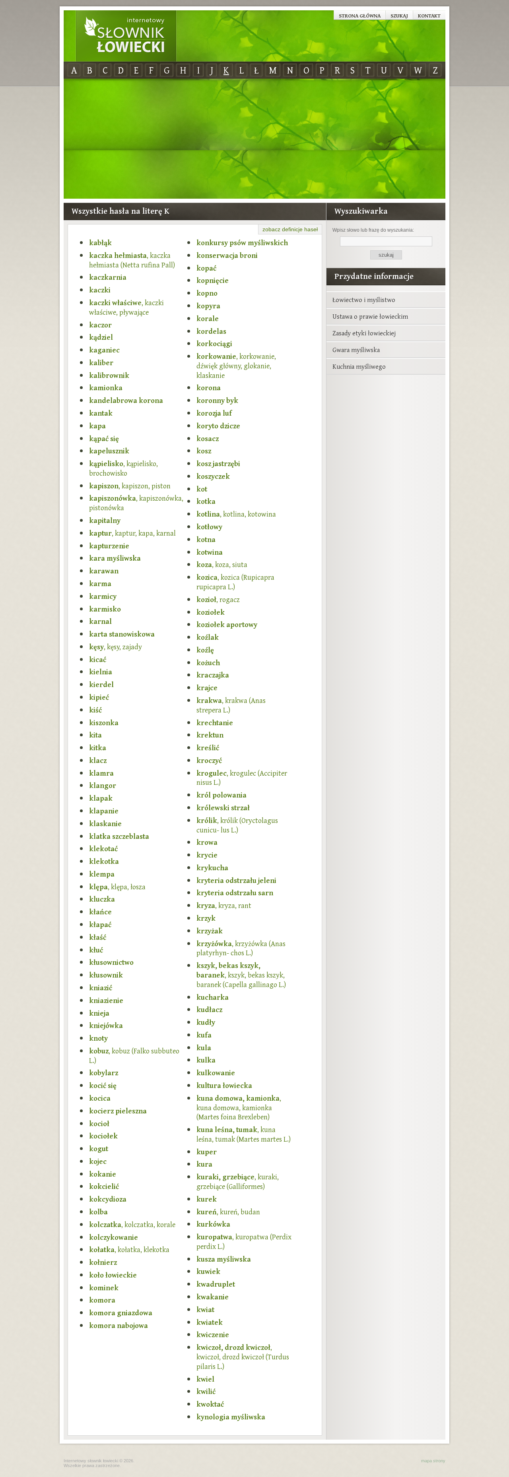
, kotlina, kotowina (236, 514)
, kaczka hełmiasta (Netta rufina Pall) (132, 260)
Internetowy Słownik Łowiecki (126, 36)
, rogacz (218, 599)
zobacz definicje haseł (290, 229)
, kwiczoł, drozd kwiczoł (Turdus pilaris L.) (242, 1357)
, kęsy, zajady (115, 647)
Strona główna (360, 15)
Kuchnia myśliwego (359, 366)
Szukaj (399, 15)
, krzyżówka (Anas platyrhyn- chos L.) (241, 948)
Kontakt (429, 15)
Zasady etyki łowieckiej (364, 333)
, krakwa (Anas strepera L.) (231, 705)
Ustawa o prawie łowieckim (370, 316)
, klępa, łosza (117, 887)
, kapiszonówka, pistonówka (136, 503)
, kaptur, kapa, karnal (132, 533)
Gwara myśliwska (356, 349)
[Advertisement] (254, 139)
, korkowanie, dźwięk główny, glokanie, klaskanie (236, 366)
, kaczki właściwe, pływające (126, 307)
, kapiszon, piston (130, 486)
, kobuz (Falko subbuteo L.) (134, 1055)
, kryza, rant (223, 905)
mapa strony (433, 1460)
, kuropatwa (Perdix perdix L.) (243, 1241)
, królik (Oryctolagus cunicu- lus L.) (237, 825)
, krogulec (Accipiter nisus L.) (241, 778)
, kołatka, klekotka (129, 1249)
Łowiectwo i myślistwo (363, 299)
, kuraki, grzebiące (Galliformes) (237, 1181)
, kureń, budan (228, 1212)
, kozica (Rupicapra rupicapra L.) (235, 582)
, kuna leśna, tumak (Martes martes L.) (243, 1134)
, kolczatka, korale (132, 1224)
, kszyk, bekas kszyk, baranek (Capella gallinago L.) (241, 975)
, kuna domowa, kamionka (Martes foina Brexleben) (238, 1108)
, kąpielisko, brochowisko (123, 468)
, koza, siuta (221, 564)
